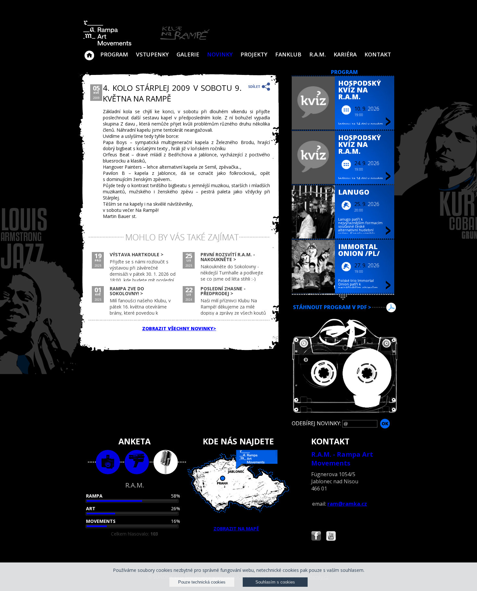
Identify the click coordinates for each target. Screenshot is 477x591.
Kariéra (345, 54)
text (165, 462)
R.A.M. (317, 54)
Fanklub (288, 54)
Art (90, 508)
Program (114, 54)
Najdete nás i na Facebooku (316, 536)
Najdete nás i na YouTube (331, 536)
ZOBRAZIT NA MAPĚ (236, 528)
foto (108, 462)
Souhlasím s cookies (275, 582)
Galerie (188, 54)
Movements (101, 521)
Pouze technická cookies (202, 582)
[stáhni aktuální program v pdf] (344, 315)
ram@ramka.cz (347, 503)
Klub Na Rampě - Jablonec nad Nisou (89, 52)
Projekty (253, 54)
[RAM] (146, 44)
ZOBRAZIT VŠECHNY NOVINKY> (179, 328)
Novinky (220, 54)
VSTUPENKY (152, 54)
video (137, 462)
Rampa (94, 496)
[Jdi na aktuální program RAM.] (344, 72)
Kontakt (377, 54)
